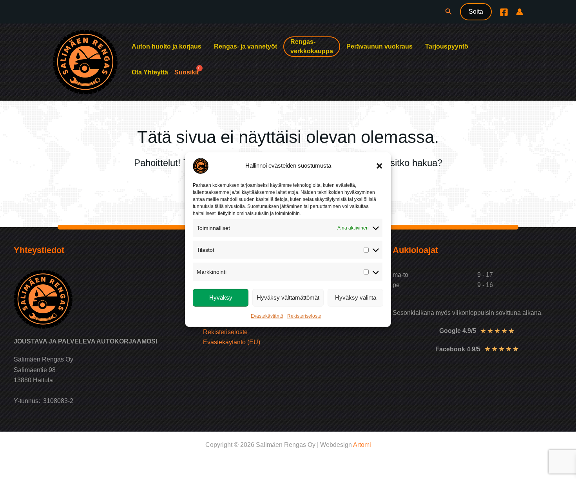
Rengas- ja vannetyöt (245, 46)
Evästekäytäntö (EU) (231, 342)
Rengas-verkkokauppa (311, 46)
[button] (379, 166)
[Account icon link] (519, 11)
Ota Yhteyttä (150, 72)
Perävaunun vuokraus (379, 46)
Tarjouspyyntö (446, 46)
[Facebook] (504, 12)
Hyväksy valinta (355, 297)
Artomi (362, 444)
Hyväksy (220, 297)
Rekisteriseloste (304, 315)
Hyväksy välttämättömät (288, 297)
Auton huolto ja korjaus (166, 46)
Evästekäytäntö (267, 315)
